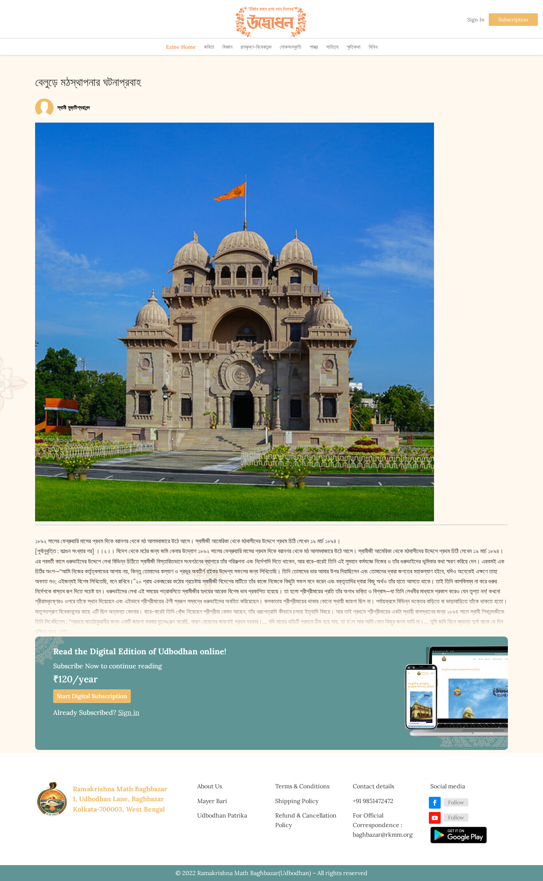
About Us (209, 786)
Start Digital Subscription (92, 696)
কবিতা (209, 46)
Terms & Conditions (302, 786)
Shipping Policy (296, 801)
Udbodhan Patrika (222, 815)
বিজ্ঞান (227, 46)
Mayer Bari (212, 801)
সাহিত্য (332, 46)
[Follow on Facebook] (435, 803)
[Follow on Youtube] (435, 818)
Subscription (513, 19)
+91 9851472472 (373, 801)
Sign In (476, 19)
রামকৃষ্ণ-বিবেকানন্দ (256, 46)
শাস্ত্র (314, 46)
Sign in (128, 712)
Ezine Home (181, 46)
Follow (456, 802)
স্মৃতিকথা (353, 46)
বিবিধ (373, 46)
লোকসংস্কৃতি (290, 46)
